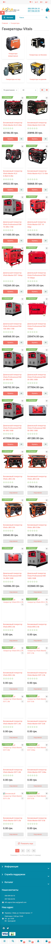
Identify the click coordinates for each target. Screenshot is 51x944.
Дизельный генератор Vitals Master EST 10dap (12, 274)
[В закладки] (22, 98)
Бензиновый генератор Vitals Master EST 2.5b (37, 674)
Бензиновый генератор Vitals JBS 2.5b (12, 477)
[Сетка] (42, 90)
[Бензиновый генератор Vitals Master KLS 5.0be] (13, 107)
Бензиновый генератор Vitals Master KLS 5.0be (12, 124)
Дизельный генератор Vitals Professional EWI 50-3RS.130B (36, 428)
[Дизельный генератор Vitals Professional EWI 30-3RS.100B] (37, 359)
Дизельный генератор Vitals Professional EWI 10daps (36, 326)
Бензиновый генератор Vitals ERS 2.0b (12, 625)
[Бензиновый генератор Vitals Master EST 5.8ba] (37, 754)
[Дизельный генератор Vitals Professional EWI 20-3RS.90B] (13, 359)
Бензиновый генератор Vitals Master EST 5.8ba (37, 771)
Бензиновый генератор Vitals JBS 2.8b (37, 477)
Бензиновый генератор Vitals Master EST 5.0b (37, 722)
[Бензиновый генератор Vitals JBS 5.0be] (37, 510)
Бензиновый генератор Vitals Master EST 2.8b (12, 722)
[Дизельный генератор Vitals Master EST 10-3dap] (37, 207)
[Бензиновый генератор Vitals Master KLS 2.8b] (37, 107)
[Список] (46, 90)
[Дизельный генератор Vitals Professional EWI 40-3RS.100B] (13, 410)
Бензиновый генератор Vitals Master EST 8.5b (37, 819)
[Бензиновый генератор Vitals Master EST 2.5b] (37, 657)
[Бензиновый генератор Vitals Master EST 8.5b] (37, 803)
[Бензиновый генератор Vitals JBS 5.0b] (13, 510)
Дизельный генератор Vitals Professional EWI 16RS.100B (36, 575)
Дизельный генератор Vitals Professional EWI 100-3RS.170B (12, 326)
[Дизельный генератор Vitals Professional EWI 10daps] (37, 308)
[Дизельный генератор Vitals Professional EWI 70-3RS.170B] (13, 207)
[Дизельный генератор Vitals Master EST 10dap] (13, 258)
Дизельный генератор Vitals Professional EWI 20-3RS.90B (12, 377)
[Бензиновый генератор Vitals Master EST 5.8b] (13, 754)
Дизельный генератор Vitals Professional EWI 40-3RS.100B (12, 428)
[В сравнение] (22, 103)
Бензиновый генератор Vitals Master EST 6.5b (12, 819)
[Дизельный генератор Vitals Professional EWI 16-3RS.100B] (13, 558)
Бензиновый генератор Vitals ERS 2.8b (12, 674)
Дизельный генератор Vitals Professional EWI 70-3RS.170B (12, 224)
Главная (5, 23)
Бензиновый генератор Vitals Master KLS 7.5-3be (37, 172)
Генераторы (15, 23)
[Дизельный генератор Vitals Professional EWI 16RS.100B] (37, 558)
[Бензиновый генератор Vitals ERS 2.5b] (37, 609)
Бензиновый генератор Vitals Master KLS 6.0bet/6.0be (12, 173)
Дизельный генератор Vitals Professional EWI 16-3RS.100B (12, 575)
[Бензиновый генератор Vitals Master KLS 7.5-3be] (37, 156)
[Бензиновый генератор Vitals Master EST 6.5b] (13, 803)
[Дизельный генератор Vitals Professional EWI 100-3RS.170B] (13, 308)
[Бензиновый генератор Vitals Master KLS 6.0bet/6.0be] (13, 156)
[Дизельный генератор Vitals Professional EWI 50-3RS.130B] (37, 410)
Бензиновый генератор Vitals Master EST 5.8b (12, 771)
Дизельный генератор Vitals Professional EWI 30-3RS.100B (36, 377)
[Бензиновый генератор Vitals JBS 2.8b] (37, 461)
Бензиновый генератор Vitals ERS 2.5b (37, 625)
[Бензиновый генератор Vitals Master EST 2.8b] (13, 706)
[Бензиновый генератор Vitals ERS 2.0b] (13, 609)
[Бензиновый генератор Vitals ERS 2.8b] (13, 657)
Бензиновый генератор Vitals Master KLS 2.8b (37, 124)
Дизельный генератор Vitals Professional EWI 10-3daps (36, 275)
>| (33, 851)
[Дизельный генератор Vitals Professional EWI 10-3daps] (37, 258)
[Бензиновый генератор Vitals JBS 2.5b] (13, 461)
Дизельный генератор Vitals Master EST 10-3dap (36, 224)
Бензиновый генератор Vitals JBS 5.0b (12, 526)
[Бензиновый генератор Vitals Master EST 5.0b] (37, 706)
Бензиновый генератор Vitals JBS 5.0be (37, 526)
